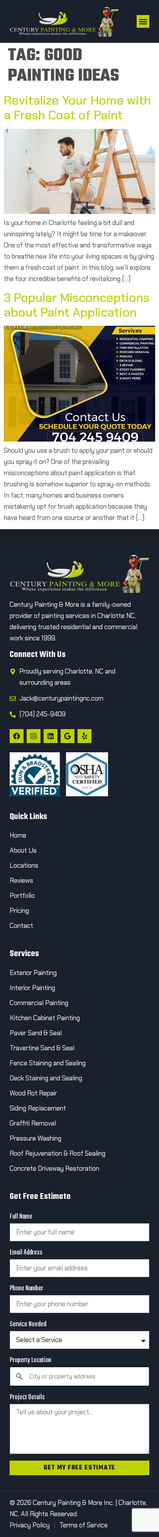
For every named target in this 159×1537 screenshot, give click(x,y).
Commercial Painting (39, 1003)
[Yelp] (84, 736)
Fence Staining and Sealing (48, 1063)
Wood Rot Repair (34, 1093)
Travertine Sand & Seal (42, 1048)
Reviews (21, 880)
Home (18, 835)
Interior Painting (32, 987)
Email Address (26, 1253)
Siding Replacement (38, 1108)
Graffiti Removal (33, 1123)
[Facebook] (17, 736)
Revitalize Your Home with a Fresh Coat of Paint (77, 107)
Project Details (27, 1397)
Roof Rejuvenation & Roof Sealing (57, 1153)
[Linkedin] (51, 736)
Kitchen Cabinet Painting (45, 1018)
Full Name (21, 1217)
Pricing (19, 910)
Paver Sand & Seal (36, 1033)
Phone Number (26, 1288)
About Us (23, 850)
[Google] (67, 736)
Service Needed (28, 1324)
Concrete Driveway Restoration (54, 1168)
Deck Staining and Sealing (46, 1078)
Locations (24, 865)
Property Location (30, 1360)
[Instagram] (34, 736)
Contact (22, 925)
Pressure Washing (35, 1138)
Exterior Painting (33, 972)
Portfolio (22, 895)
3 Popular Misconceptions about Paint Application (76, 304)
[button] (143, 21)
